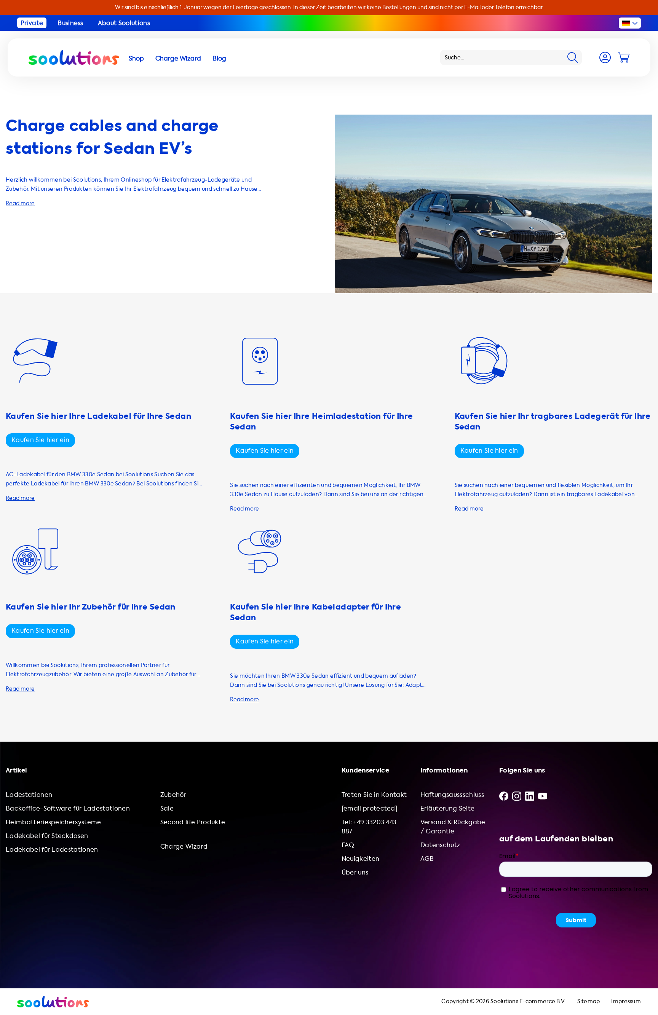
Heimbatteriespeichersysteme (53, 822)
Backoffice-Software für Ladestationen (68, 808)
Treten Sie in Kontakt (374, 795)
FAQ (348, 845)
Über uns (355, 872)
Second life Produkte (192, 822)
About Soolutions (124, 23)
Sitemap (588, 1001)
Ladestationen (29, 795)
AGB (427, 859)
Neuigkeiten (361, 859)
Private (32, 23)
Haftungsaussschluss (452, 795)
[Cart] (623, 57)
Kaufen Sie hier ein (40, 440)
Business (70, 23)
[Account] (605, 57)
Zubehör (173, 795)
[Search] (572, 57)
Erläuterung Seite (447, 808)
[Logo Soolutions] (74, 57)
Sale (167, 808)
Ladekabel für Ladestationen (52, 850)
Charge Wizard (184, 847)
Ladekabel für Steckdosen (47, 836)
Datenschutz (440, 845)
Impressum (626, 1001)
